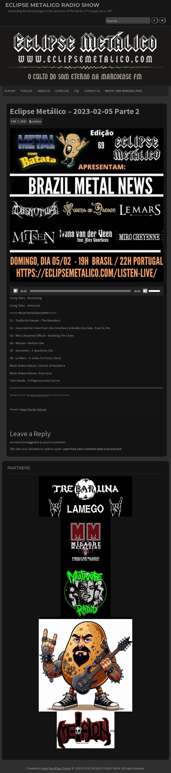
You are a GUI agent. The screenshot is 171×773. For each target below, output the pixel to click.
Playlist (10, 91)
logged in (33, 442)
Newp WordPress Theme (55, 768)
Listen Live (62, 91)
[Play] (15, 291)
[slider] (155, 291)
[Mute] (145, 291)
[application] (86, 291)
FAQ (76, 91)
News (23, 409)
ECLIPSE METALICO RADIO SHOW (52, 5)
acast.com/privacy (40, 395)
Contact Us (92, 91)
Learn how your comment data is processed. (92, 449)
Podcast (27, 91)
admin (36, 121)
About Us (44, 91)
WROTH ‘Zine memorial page (123, 91)
